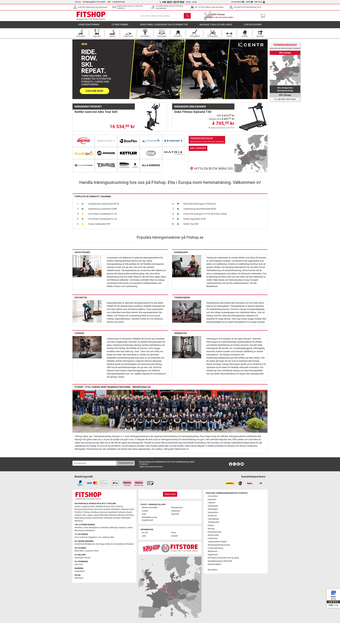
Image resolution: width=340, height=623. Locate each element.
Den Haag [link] (100, 544)
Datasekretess (177, 507)
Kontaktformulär (118, 2)
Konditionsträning (89, 24)
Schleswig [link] (108, 518)
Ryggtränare (213, 554)
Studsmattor (213, 512)
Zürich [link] (96, 551)
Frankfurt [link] (78, 512)
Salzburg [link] (105, 537)
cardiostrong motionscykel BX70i (103, 204)
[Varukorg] (264, 15)
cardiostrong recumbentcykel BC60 (199, 209)
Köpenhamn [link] (80, 571)
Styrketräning (120, 24)
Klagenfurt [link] (92, 537)
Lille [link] (76, 564)
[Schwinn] (84, 165)
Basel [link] (77, 551)
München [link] (113, 515)
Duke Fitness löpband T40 (192, 112)
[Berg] (84, 141)
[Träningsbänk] (186, 311)
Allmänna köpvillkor (150, 507)
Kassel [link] (129, 512)
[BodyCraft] (106, 141)
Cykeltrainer (213, 538)
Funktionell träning (215, 548)
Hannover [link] (103, 512)
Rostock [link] (88, 518)
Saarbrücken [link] (98, 518)
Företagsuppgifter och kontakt (94, 2)
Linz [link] (99, 537)
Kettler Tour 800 (190, 224)
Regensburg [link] (79, 518)
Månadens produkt (88, 106)
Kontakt (174, 536)
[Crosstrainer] (87, 266)
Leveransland (236, 2)
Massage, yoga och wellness (215, 24)
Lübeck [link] (96, 515)
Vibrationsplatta (214, 564)
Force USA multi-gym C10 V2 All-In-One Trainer (205, 214)
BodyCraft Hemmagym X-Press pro (199, 204)
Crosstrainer (82, 252)
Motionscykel (213, 535)
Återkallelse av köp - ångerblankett (150, 518)
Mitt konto (258, 2)
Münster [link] (121, 515)
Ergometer (81, 297)
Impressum (175, 511)
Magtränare (213, 551)
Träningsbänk (182, 297)
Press (173, 532)
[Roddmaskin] (186, 266)
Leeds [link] (85, 527)
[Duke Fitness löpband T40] (252, 117)
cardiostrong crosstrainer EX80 (102, 209)
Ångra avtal (170, 494)
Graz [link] (76, 537)
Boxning (211, 529)
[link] (228, 153)
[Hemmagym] (186, 347)
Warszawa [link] (79, 578)
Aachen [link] (78, 506)
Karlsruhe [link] (122, 512)
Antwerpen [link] (79, 558)
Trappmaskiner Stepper (217, 541)
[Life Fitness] (151, 153)
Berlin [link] (92, 506)
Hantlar (211, 525)
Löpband (79, 333)
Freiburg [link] (86, 512)
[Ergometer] (87, 311)
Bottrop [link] (119, 506)
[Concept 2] (173, 141)
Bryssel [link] (87, 558)
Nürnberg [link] (129, 515)
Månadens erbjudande (190, 106)
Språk (248, 2)
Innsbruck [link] (83, 537)
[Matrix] (173, 153)
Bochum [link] (107, 506)
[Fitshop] (91, 15)
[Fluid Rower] (84, 153)
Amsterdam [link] (79, 544)
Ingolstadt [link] (112, 512)
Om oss (78, 2)
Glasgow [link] (122, 527)
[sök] (187, 16)
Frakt (144, 514)
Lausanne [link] (88, 551)
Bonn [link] (113, 506)
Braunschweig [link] (80, 509)
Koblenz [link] (78, 515)
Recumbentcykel (214, 532)
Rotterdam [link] (129, 544)
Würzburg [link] (79, 521)
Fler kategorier (253, 24)
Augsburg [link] (86, 506)
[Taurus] (106, 165)
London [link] (129, 527)
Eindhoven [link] (109, 544)
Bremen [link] (90, 509)
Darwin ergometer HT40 (194, 219)
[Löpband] (87, 347)
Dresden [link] (106, 509)
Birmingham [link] (94, 527)
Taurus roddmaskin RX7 (99, 224)
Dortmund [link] (98, 509)
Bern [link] (82, 551)
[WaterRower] (128, 165)
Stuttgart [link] (117, 518)
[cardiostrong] (151, 141)
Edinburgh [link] (113, 527)
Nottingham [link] (90, 530)
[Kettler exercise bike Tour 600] (153, 117)
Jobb (109, 2)
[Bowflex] (128, 141)
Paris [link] (80, 564)
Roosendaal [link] (119, 544)
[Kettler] (128, 153)
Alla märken (212, 570)
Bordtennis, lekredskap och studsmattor (164, 24)
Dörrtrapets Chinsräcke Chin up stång (223, 558)
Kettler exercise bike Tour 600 (96, 112)
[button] (82, 69)
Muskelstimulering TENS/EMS (220, 561)
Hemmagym (180, 333)
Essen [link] (131, 509)
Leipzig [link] (89, 515)
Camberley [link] (104, 527)
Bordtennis (212, 516)
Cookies (145, 511)
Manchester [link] (79, 530)
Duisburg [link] (124, 509)
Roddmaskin (181, 252)
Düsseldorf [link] (115, 509)
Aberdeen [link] (78, 527)
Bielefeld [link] (99, 506)
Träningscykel (213, 522)
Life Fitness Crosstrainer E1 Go (102, 214)
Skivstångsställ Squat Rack (219, 545)
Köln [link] (84, 515)
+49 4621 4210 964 (286, 99)
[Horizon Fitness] (106, 153)
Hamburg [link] (95, 512)
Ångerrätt (175, 514)
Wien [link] (112, 537)
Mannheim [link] (104, 515)
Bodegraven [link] (90, 544)
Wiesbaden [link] (126, 518)
